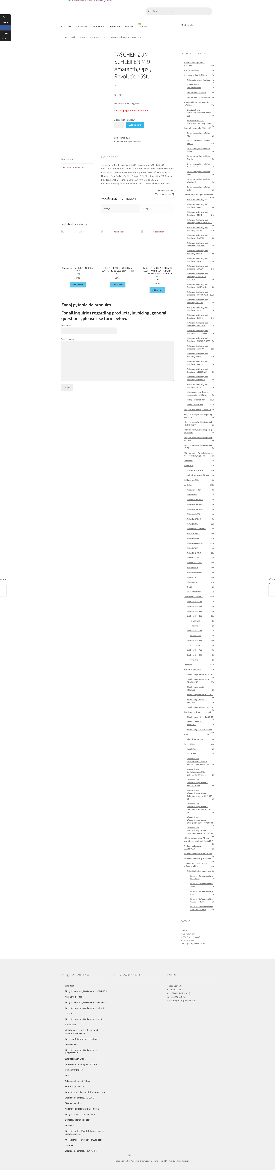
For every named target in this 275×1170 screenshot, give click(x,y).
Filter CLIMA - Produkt (196, 528)
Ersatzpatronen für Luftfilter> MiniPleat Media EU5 (199, 113)
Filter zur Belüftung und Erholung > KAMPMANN (197, 285)
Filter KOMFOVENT (195, 543)
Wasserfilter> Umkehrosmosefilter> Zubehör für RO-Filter (197, 772)
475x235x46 (195, 625)
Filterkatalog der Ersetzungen (200, 80)
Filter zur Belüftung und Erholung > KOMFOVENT (197, 293)
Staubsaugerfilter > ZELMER (199, 729)
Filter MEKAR (192, 548)
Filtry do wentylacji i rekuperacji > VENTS (85, 1007)
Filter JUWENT (193, 533)
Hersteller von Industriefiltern (194, 86)
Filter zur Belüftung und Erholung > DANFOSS (197, 229)
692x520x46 (195, 645)
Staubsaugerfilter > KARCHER (200, 717)
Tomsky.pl (184, 1160)
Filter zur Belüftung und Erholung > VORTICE (197, 378)
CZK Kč (6, 33)
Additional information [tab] (72, 167)
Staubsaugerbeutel (78, 37)
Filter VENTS (192, 567)
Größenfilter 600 (194, 640)
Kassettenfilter (194, 591)
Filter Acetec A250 (195, 509)
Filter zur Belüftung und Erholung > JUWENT (197, 267)
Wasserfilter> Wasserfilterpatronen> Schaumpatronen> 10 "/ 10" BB (199, 794)
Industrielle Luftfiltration (198, 97)
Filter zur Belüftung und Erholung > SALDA (197, 316)
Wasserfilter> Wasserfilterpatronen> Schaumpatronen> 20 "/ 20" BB (199, 807)
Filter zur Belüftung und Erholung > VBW (197, 355)
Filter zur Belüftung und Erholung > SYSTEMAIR (197, 332)
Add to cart (135, 124)
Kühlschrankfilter (192, 480)
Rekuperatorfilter (195, 404)
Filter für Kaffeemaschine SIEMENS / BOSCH (201, 908)
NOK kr (6, 38)
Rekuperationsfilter (196, 399)
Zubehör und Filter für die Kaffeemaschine (195, 864)
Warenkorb (114, 26)
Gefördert (188, 460)
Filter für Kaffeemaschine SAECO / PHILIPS (201, 900)
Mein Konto (98, 26)
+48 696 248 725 (190, 940)
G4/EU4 (190, 587)
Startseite (66, 26)
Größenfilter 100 (194, 601)
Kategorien (82, 26)
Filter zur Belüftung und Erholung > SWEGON (197, 324)
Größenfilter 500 (194, 630)
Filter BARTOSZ (194, 519)
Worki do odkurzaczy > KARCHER (198, 853)
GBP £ (7, 22)
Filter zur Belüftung (195, 199)
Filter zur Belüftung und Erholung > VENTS (197, 362)
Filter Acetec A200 (195, 504)
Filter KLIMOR (193, 538)
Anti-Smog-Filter (191, 70)
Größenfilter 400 (194, 616)
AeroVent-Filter (194, 490)
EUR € (7, 27)
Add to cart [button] (78, 284)
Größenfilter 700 (194, 650)
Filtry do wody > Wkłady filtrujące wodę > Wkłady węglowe (199, 454)
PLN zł (7, 17)
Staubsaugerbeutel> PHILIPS (200, 707)
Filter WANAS (193, 582)
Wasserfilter (189, 744)
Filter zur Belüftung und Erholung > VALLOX (197, 347)
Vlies (186, 734)
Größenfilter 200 (194, 606)
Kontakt (129, 26)
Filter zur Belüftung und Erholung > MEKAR (197, 301)
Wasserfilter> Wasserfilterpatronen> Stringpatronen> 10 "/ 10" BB (200, 820)
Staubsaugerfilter (192, 712)
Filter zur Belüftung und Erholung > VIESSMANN (197, 370)
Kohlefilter (188, 465)
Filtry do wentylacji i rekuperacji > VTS (83, 1019)
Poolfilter (191, 753)
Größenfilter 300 (194, 611)
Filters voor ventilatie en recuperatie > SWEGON (198, 393)
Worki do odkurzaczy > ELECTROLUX (194, 847)
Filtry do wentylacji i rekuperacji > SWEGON (86, 991)
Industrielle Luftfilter (196, 92)
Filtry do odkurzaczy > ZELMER (197, 409)
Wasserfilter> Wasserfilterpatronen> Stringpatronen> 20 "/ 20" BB (200, 830)
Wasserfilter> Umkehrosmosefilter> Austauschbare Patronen (198, 761)
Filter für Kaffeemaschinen (199, 871)
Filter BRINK (192, 524)
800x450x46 (195, 660)
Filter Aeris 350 (193, 514)
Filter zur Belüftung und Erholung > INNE (197, 259)
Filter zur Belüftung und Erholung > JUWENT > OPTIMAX (197, 276)
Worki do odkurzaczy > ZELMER (197, 858)
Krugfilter (191, 749)
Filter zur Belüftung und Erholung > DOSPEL (197, 236)
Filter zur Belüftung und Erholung (198, 194)
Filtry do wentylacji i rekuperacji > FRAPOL (85, 1002)
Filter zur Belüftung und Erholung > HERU (197, 252)
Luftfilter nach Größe (193, 596)
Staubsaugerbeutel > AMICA (199, 674)
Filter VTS (191, 577)
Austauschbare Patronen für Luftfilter (83, 1139)
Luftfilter (188, 485)
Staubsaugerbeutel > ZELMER (200, 694)
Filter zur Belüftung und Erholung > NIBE (197, 309)
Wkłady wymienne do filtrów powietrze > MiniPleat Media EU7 (198, 839)
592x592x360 (195, 635)
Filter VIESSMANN (194, 572)
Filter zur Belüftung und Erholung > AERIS (197, 205)
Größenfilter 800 (194, 655)
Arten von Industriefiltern (195, 75)
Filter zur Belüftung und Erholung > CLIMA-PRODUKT (199, 221)
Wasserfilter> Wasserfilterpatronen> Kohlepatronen (197, 782)
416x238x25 (195, 621)
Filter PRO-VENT (194, 553)
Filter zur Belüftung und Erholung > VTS (197, 386)
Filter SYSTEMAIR (194, 562)
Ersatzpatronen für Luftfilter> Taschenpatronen (200, 122)
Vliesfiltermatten (195, 739)
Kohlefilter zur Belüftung (198, 475)
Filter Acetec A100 (195, 499)
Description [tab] (67, 159)
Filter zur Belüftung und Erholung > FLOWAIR (197, 244)
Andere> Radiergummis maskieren (82, 1108)
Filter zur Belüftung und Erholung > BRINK (197, 213)
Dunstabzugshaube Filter (195, 128)
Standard (188, 664)
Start (66, 37)
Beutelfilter (192, 494)
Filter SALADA (193, 557)
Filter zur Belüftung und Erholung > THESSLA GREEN (199, 339)
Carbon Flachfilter (195, 470)
